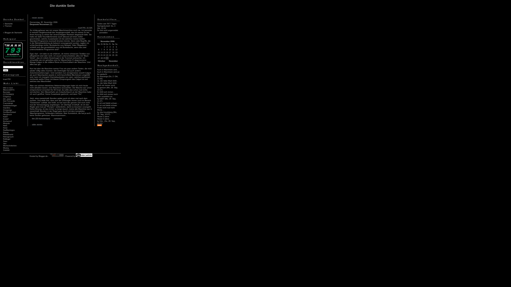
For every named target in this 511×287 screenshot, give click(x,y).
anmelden (103, 32)
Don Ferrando (9, 101)
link (33, 118)
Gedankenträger (10, 105)
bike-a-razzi (8, 88)
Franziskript (8, 103)
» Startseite (8, 24)
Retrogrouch (8, 137)
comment (58, 118)
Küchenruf (7, 121)
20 (99, 55)
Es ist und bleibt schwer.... (108, 103)
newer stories (37, 18)
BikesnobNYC (9, 90)
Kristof (5, 119)
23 (107, 55)
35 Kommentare (43, 118)
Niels (5, 125)
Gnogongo (7, 110)
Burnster (6, 92)
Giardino (6, 108)
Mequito (6, 123)
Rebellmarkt (8, 134)
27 (99, 58)
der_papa (7, 99)
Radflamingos (9, 130)
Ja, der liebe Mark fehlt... (107, 81)
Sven (5, 141)
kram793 (7, 79)
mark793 (81, 28)
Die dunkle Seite (62, 5)
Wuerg (6, 148)
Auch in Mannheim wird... (107, 70)
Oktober (101, 61)
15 (104, 52)
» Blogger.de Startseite (12, 32)
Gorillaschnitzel (9, 112)
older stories (37, 124)
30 (107, 58)
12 (116, 49)
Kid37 (5, 117)
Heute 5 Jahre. (103, 116)
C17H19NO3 (8, 94)
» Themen (7, 26)
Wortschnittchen (10, 146)
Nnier (5, 128)
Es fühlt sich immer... (106, 92)
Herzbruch (7, 114)
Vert (4, 143)
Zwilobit (6, 150)
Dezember (113, 61)
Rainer (6, 132)
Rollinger (7, 139)
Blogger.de (43, 156)
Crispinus (7, 97)
